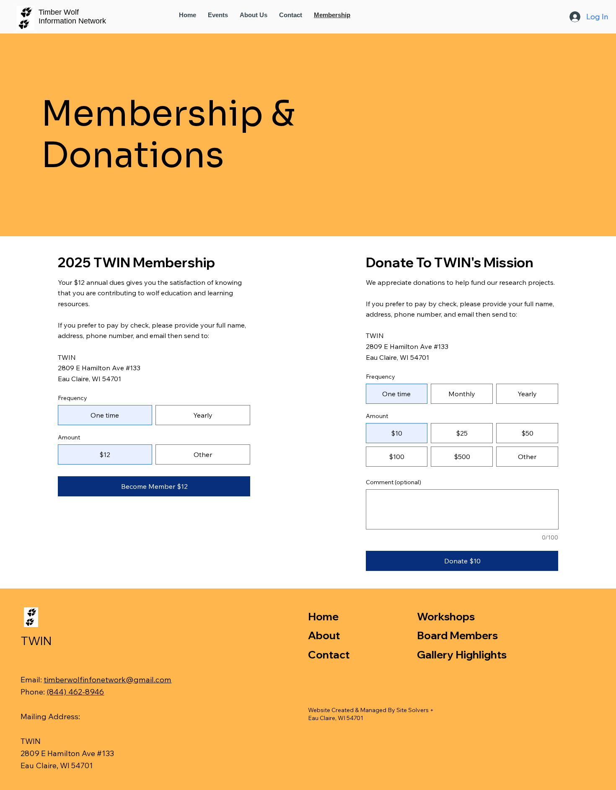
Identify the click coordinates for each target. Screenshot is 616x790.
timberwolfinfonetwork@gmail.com (107, 679)
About (324, 635)
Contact (328, 654)
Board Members (457, 635)
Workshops (446, 616)
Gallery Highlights (462, 654)
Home (323, 616)
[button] (254, 15)
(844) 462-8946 (75, 692)
